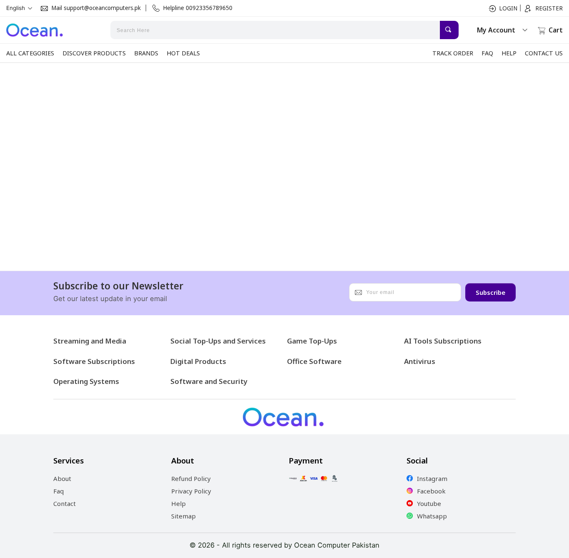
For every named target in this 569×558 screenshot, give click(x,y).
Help (178, 503)
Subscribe (490, 292)
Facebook (431, 491)
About (62, 478)
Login (508, 8)
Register (549, 8)
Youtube (429, 503)
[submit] (449, 30)
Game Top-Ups (312, 341)
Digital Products (198, 361)
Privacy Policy (191, 491)
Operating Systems (86, 381)
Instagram (432, 478)
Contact (64, 503)
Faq (58, 491)
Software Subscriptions (94, 361)
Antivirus (419, 361)
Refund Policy (191, 478)
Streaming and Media (89, 341)
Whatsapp (432, 516)
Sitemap (183, 516)
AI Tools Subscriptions (443, 341)
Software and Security (208, 381)
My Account (496, 30)
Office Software (314, 361)
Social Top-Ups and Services (218, 341)
